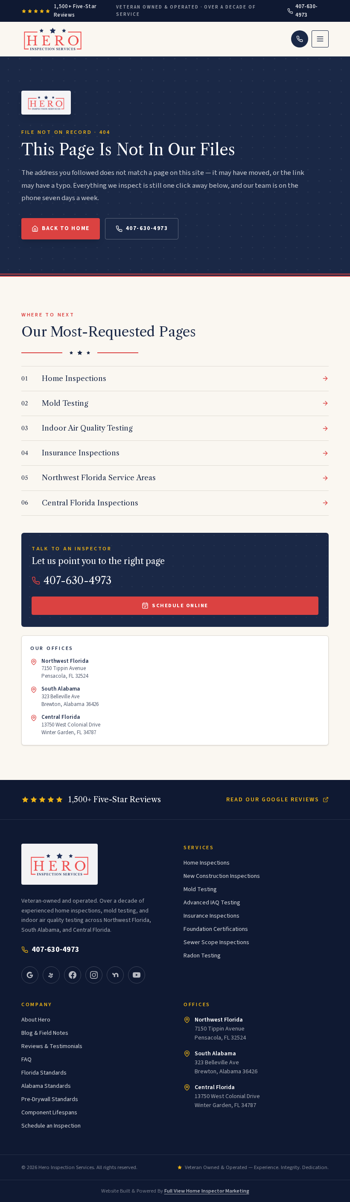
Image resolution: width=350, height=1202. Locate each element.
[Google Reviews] (29, 974)
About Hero (35, 1020)
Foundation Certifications (216, 929)
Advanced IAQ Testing (212, 902)
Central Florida (215, 1087)
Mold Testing (200, 889)
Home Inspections (207, 863)
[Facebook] (72, 974)
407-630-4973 (306, 11)
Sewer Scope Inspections (216, 942)
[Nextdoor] (115, 974)
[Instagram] (93, 974)
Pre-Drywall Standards (49, 1099)
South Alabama (215, 1053)
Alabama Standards (46, 1086)
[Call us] (299, 38)
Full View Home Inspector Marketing (206, 1191)
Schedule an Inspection (51, 1126)
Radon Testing (202, 955)
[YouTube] (136, 974)
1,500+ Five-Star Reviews (75, 11)
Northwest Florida (219, 1020)
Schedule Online (180, 605)
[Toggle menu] (320, 38)
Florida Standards (44, 1073)
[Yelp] (51, 974)
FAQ (26, 1059)
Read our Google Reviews (272, 799)
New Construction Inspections (222, 876)
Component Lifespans (49, 1112)
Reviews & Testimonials (51, 1046)
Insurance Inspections (211, 916)
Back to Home (66, 228)
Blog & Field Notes (44, 1033)
